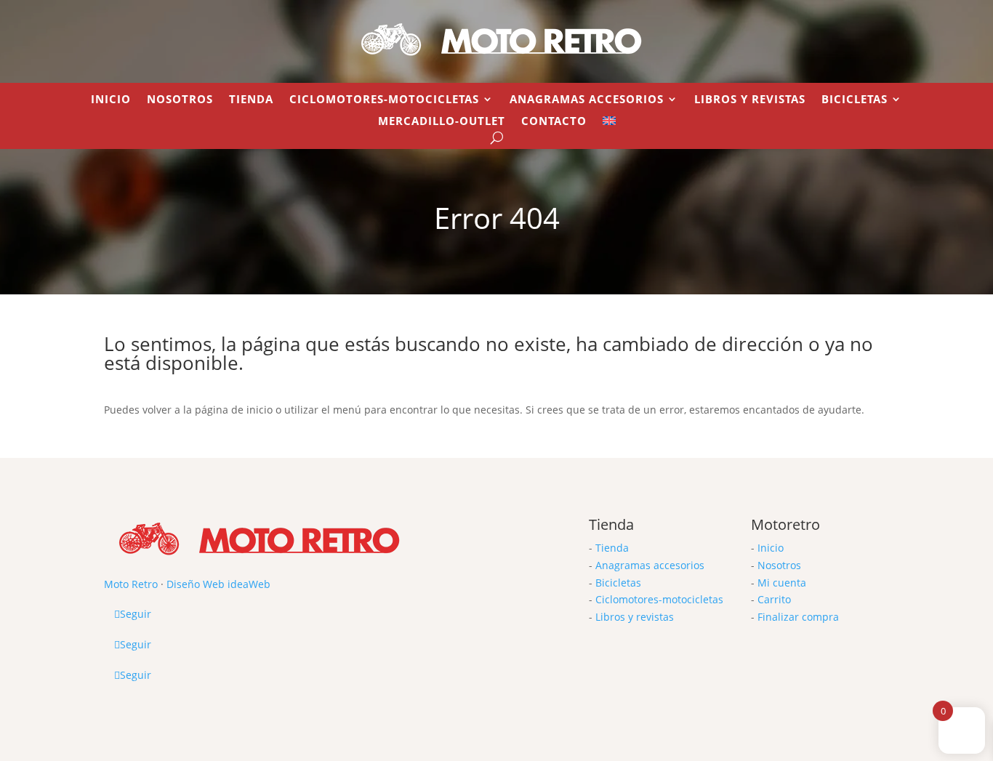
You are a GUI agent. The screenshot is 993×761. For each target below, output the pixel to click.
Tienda (251, 100)
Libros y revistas (749, 100)
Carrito (774, 599)
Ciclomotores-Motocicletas (384, 100)
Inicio (111, 100)
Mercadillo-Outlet (441, 122)
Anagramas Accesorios (587, 100)
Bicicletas (854, 100)
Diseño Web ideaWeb (218, 584)
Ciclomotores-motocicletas (659, 599)
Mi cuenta (781, 582)
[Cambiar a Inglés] (609, 124)
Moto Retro (131, 584)
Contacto (554, 122)
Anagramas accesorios (649, 565)
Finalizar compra (798, 617)
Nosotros (180, 100)
